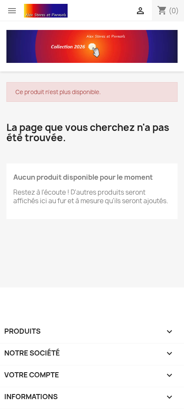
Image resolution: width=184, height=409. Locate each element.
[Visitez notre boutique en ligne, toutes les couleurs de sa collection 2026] (92, 45)
